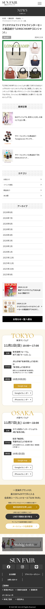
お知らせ (7, 179)
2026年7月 (7, 218)
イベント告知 (8, 184)
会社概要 (12, 574)
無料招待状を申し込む (22, 507)
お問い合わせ (12, 579)
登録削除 (34, 590)
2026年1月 (7, 251)
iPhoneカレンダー (22, 399)
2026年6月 (7, 223)
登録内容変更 (22, 590)
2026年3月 (7, 240)
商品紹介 (7, 37)
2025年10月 (8, 268)
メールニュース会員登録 (22, 526)
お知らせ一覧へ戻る (22, 319)
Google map (22, 386)
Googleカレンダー (22, 393)
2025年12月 (8, 257)
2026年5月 (7, 229)
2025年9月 (7, 274)
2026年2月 (7, 246)
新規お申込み (9, 590)
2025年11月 (8, 263)
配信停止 (20, 599)
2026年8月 (7, 212)
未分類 (6, 195)
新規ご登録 (8, 599)
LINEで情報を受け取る (22, 516)
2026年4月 (7, 234)
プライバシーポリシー (32, 574)
